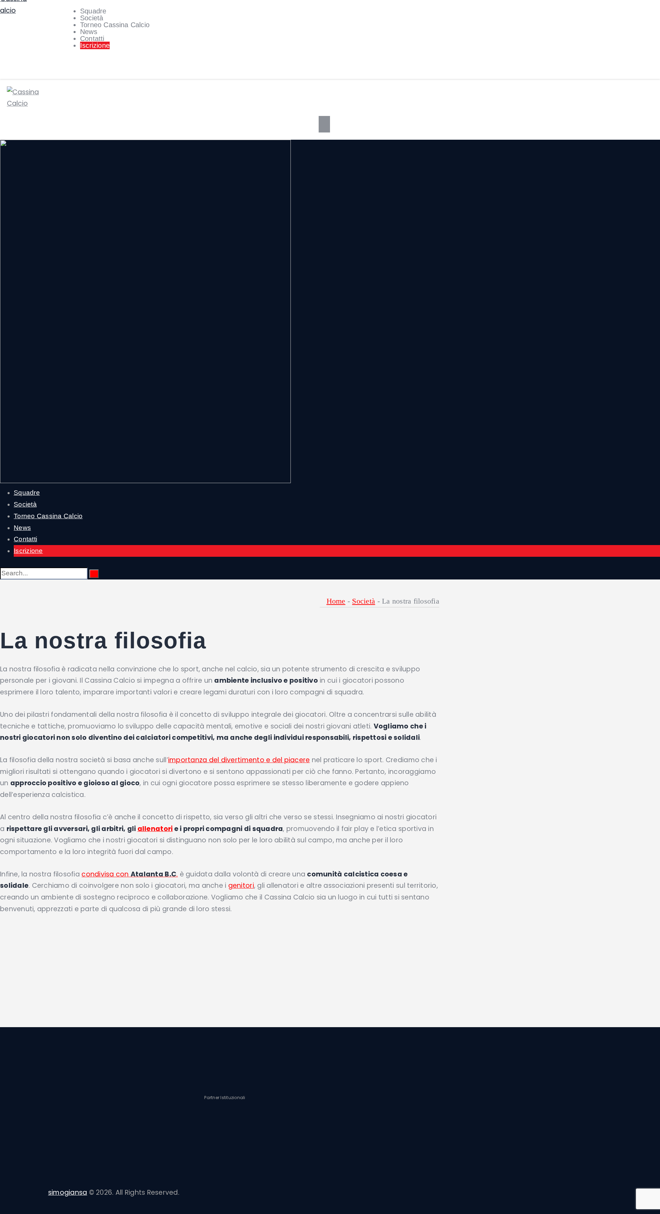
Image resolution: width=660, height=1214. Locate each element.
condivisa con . (129, 874)
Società (363, 601)
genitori (241, 885)
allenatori (155, 828)
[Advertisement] (219, 974)
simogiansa (67, 1192)
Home (336, 601)
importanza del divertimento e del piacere (239, 760)
